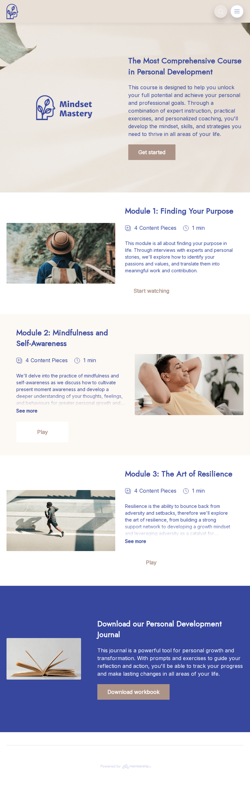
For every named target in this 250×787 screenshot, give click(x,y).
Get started (151, 152)
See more (26, 410)
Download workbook (133, 692)
